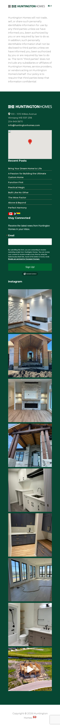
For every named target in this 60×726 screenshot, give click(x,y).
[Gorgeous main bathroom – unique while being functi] (30, 624)
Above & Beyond (17, 202)
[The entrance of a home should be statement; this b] (30, 445)
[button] (30, 142)
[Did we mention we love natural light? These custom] (30, 579)
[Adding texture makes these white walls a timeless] (30, 311)
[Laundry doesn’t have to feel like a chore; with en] (30, 490)
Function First (15, 182)
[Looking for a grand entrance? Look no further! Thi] (30, 355)
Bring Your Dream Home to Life (25, 168)
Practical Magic (16, 187)
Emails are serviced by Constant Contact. (24, 259)
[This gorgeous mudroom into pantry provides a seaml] (30, 535)
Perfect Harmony (17, 207)
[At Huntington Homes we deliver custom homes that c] (30, 669)
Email (11, 235)
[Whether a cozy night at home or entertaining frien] (30, 400)
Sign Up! (30, 267)
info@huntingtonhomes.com (24, 125)
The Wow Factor (17, 197)
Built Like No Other (18, 192)
